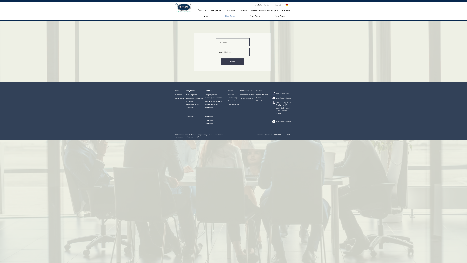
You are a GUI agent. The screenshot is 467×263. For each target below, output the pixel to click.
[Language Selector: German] (288, 5)
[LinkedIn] (273, 121)
